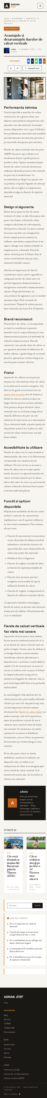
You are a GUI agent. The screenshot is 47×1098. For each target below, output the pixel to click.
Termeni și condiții (12, 1070)
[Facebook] (28, 61)
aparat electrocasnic (14, 394)
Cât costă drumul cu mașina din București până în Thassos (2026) (13, 866)
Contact (7, 1049)
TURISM (7, 1023)
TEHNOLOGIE (9, 1028)
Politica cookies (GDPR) (14, 1078)
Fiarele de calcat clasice (30, 712)
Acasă (6, 19)
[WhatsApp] (36, 61)
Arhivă (6, 1053)
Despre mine (9, 1044)
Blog (6, 1015)
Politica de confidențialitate (16, 1074)
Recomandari (17, 19)
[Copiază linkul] (44, 61)
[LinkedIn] (40, 61)
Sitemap (7, 1057)
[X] (32, 61)
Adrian (13, 997)
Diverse (7, 1019)
